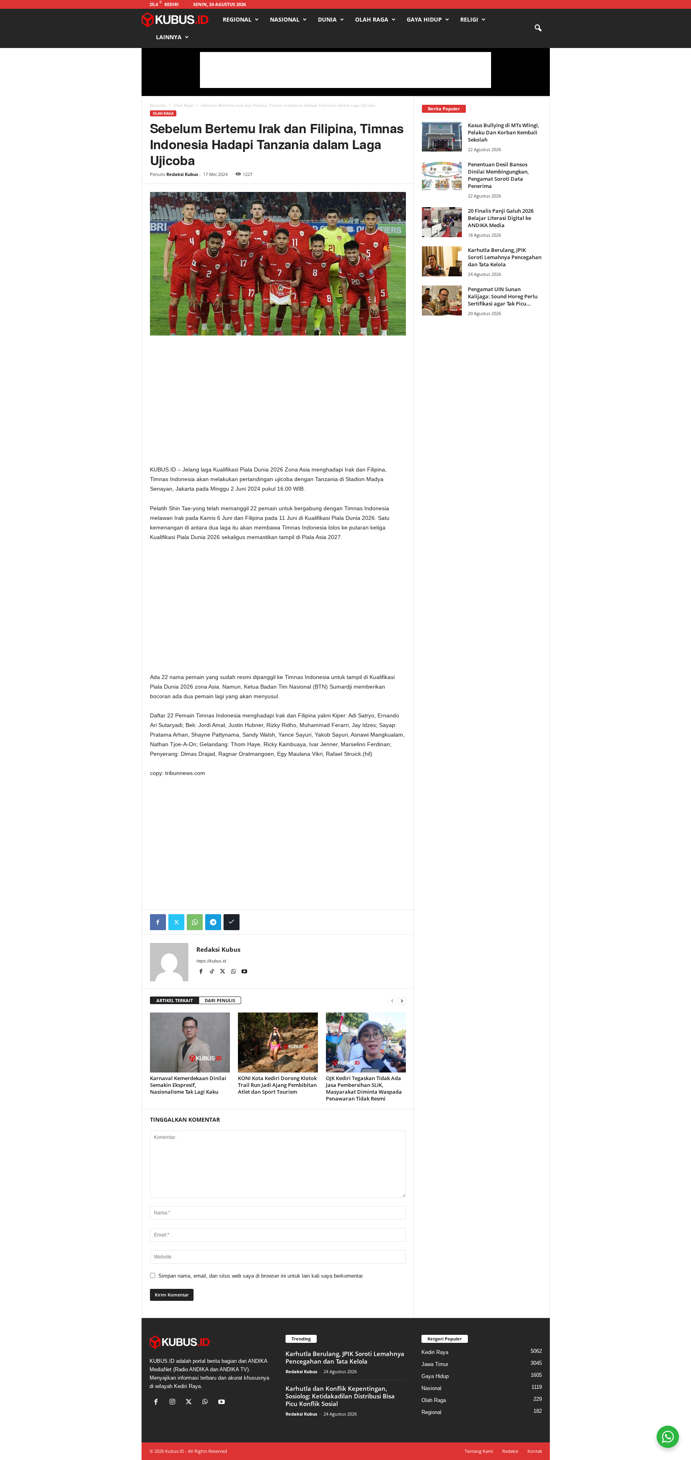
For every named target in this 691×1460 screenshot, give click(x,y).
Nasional (285, 19)
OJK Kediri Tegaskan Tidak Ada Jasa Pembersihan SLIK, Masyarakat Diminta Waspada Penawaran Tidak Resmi (364, 1088)
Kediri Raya (434, 1352)
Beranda (158, 105)
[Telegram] (213, 922)
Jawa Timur (434, 1364)
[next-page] (402, 1001)
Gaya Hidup (424, 19)
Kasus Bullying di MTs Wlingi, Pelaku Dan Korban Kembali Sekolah (503, 132)
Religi (469, 19)
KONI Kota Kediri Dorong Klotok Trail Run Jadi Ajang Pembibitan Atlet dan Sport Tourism (277, 1085)
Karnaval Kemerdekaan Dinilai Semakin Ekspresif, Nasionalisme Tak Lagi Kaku (188, 1085)
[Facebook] (158, 922)
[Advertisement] (345, 70)
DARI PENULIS (220, 1000)
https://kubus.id (211, 961)
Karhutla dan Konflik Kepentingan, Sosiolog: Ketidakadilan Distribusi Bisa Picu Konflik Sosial (340, 1396)
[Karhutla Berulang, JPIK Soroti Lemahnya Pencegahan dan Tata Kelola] (442, 261)
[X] (223, 972)
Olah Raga (371, 19)
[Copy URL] (232, 922)
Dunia (327, 19)
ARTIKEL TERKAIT (174, 1000)
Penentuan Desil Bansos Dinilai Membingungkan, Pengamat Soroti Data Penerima (498, 175)
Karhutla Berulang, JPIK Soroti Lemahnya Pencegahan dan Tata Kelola (504, 257)
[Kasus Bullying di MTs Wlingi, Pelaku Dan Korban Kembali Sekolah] (442, 137)
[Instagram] (174, 1403)
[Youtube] (244, 972)
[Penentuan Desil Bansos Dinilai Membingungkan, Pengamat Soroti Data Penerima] (442, 176)
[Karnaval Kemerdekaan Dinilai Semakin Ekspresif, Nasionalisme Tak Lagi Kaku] (190, 1043)
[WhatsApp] (195, 922)
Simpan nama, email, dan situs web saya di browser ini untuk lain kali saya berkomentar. (261, 1276)
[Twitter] (176, 922)
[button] (538, 28)
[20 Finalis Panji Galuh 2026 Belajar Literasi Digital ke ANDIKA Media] (442, 222)
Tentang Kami (479, 1451)
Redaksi (510, 1451)
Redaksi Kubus (182, 174)
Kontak (534, 1451)
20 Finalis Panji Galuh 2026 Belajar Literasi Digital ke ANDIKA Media (500, 218)
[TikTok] (212, 972)
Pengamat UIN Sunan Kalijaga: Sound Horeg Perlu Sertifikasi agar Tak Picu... (502, 296)
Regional (237, 19)
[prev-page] (392, 1001)
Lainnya (169, 37)
